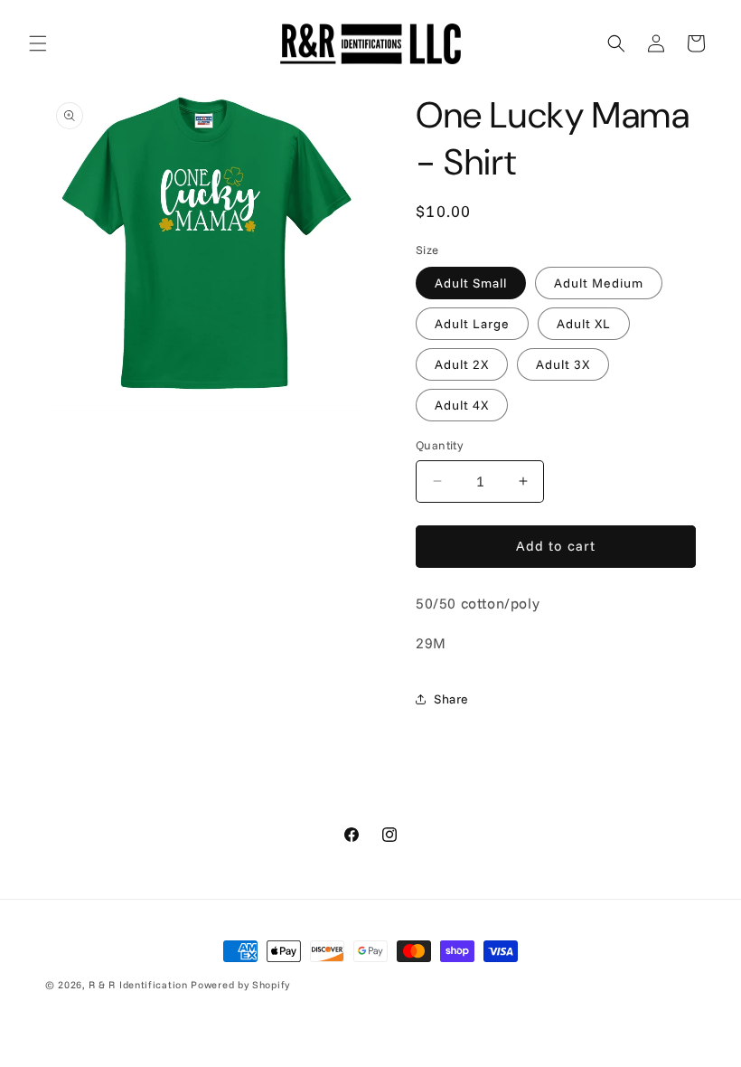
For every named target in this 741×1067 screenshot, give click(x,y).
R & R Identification (138, 984)
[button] (38, 43)
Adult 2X (462, 364)
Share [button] (451, 699)
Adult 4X (462, 405)
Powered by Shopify (240, 984)
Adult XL (584, 324)
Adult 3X (563, 364)
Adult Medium (598, 283)
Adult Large (472, 324)
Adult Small (471, 283)
